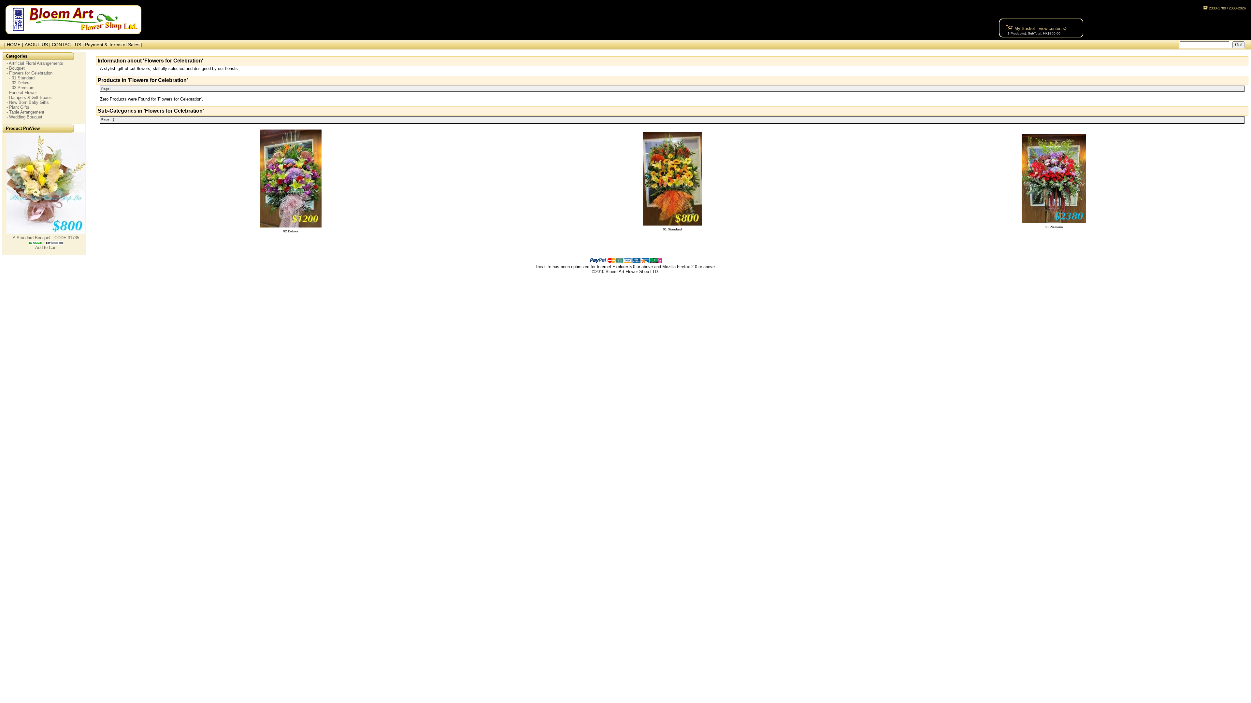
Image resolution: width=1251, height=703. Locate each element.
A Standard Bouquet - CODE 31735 (46, 237)
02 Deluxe (290, 231)
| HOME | (12, 44)
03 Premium (1054, 227)
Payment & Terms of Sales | (113, 44)
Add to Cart (46, 247)
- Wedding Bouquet (24, 117)
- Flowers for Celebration (29, 73)
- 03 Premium (21, 87)
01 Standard (672, 229)
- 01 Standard (21, 78)
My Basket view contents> (1041, 28)
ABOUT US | (38, 44)
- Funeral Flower (22, 92)
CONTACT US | (68, 44)
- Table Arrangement (25, 112)
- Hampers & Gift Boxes (29, 97)
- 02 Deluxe (19, 82)
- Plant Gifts (18, 107)
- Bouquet (16, 68)
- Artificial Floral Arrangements (35, 63)
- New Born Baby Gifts (28, 102)
